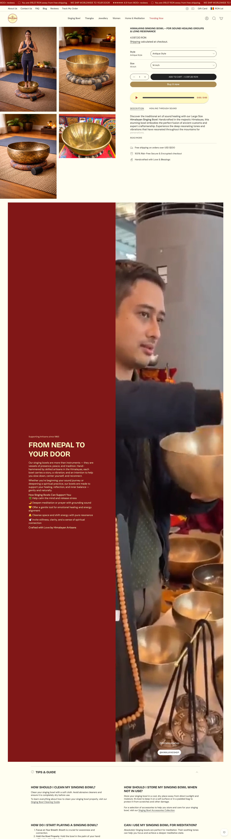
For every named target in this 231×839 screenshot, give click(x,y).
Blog (45, 8)
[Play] (136, 98)
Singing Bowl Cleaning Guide (45, 802)
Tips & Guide (46, 772)
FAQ (37, 8)
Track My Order (70, 8)
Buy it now (173, 84)
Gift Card (202, 8)
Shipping (135, 41)
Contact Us (26, 8)
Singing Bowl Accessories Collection (156, 810)
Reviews (54, 8)
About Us (12, 8)
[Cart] (221, 18)
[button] (74, 18)
